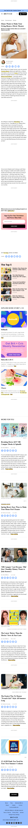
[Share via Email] (15, 66)
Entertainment (8, 20)
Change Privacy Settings (14, 814)
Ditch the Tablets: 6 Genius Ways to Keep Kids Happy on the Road (19, 296)
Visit (2, 337)
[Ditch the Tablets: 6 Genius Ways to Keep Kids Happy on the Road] (6, 298)
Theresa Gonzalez (6, 512)
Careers (13, 805)
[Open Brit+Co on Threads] (16, 823)
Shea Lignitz (10, 61)
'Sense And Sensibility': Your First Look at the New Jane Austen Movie (19, 283)
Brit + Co (4, 767)
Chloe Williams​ (5, 447)
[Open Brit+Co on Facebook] (7, 823)
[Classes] (14, 377)
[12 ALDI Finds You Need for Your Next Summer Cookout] (14, 746)
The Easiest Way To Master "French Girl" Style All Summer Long (13, 698)
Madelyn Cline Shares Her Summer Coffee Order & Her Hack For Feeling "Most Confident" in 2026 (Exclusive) (20, 269)
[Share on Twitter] (12, 66)
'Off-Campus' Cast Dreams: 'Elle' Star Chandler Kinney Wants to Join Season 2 (14, 569)
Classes (3, 388)
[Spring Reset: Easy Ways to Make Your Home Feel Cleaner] (14, 490)
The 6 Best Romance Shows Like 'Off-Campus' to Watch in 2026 (20, 276)
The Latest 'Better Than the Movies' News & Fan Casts (11, 634)
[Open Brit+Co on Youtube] (14, 823)
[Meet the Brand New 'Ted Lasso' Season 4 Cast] (6, 291)
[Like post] (20, 256)
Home (2, 20)
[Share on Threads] (18, 66)
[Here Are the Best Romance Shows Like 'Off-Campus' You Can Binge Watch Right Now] (6, 277)
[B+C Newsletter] (14, 349)
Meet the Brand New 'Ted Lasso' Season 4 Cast (20, 289)
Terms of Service (7, 812)
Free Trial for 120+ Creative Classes (12, 10)
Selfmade (4, 330)
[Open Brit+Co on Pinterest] (9, 823)
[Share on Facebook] (7, 66)
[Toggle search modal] (17, 14)
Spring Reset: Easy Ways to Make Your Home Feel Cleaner (14, 508)
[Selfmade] (14, 319)
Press (11, 803)
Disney (16, 73)
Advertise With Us (19, 803)
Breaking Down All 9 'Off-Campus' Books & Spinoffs (11, 443)
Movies (14, 20)
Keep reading (9, 469)
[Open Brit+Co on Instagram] (12, 823)
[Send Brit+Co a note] (21, 823)
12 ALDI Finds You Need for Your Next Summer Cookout (12, 762)
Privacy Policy (15, 812)
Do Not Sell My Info (14, 807)
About (6, 803)
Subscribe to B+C (7, 360)
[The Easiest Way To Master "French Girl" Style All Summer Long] (14, 681)
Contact (20, 805)
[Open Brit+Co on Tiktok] (19, 823)
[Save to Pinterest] (9, 66)
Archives (22, 812)
